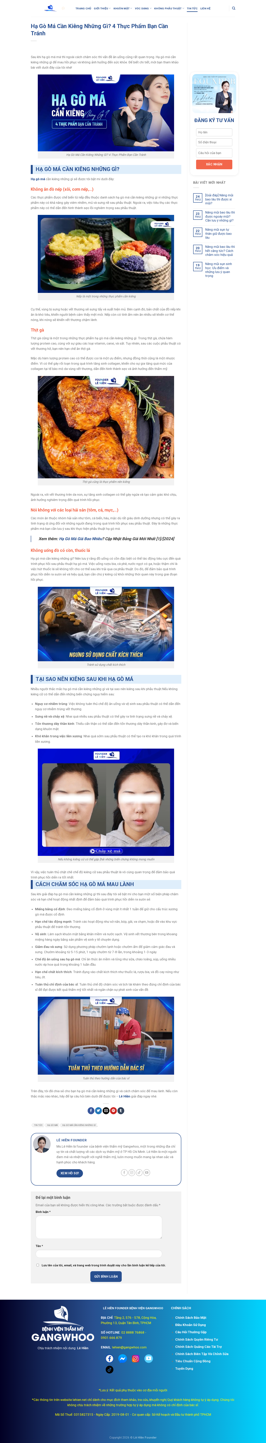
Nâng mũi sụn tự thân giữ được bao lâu (218, 233)
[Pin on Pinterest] (113, 1110)
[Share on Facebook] (91, 1110)
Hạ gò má (38, 179)
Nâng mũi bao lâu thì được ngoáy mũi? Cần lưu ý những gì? (220, 216)
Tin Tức (192, 8)
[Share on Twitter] (98, 1110)
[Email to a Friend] (106, 1110)
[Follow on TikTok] (139, 1172)
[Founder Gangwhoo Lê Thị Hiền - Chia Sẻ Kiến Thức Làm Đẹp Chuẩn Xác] (50, 8)
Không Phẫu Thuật (167, 8)
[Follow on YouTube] (146, 1172)
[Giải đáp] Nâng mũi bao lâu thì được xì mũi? (219, 199)
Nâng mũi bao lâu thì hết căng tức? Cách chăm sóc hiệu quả (220, 251)
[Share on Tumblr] (120, 1110)
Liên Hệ (205, 8)
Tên (39, 1246)
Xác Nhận (214, 164)
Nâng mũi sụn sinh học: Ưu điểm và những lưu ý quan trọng (218, 270)
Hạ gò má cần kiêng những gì (79, 1125)
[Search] (233, 8)
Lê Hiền (124, 1096)
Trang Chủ (83, 8)
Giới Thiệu (101, 8)
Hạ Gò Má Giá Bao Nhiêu (80, 538)
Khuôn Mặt (121, 8)
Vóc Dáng (142, 8)
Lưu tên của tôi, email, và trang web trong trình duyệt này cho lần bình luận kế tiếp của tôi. (104, 1265)
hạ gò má (52, 1125)
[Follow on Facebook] (124, 1172)
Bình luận (43, 1212)
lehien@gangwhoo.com (129, 1347)
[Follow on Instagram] (131, 1172)
